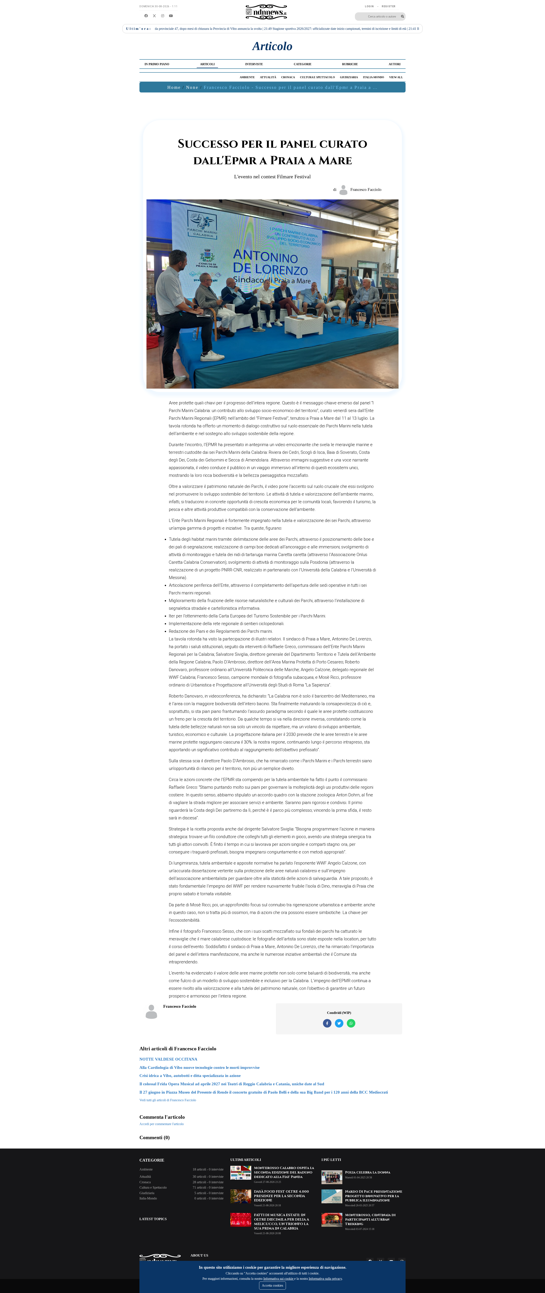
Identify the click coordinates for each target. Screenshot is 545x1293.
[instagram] (162, 16)
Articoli (207, 64)
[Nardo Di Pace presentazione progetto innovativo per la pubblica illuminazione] (331, 1196)
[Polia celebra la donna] (331, 1177)
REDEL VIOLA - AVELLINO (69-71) (394, 28)
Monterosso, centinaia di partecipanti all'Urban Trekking (370, 1219)
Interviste (254, 64)
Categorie (302, 64)
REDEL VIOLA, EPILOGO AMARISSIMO (234, 28)
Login (369, 6)
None (192, 87)
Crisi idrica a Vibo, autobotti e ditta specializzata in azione (190, 1075)
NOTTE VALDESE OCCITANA (168, 1059)
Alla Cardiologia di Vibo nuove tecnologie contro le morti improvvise (199, 1067)
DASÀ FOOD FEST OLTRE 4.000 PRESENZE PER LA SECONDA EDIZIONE (281, 1196)
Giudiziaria (349, 77)
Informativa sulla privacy (325, 1278)
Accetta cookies (272, 1285)
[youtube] (171, 16)
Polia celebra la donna (367, 1172)
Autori (394, 64)
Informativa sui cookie (278, 1278)
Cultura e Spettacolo (317, 77)
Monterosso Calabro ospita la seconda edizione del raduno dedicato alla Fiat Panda (284, 1172)
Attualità (268, 77)
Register (389, 6)
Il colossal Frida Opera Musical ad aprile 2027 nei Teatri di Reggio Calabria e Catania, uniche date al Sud (231, 1084)
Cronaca (288, 77)
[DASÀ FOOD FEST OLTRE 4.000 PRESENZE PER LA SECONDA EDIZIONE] (240, 1196)
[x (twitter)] (154, 16)
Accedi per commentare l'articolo (161, 1124)
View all (396, 77)
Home (174, 87)
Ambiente (247, 77)
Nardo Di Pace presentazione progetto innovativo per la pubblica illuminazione (373, 1196)
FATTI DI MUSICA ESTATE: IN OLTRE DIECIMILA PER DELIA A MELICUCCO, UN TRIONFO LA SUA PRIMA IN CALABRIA (281, 1222)
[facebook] (146, 16)
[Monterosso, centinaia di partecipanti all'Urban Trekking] (331, 1220)
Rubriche (350, 64)
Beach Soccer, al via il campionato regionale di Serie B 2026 (316, 28)
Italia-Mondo (373, 77)
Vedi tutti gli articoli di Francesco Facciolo (167, 1100)
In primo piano (157, 64)
